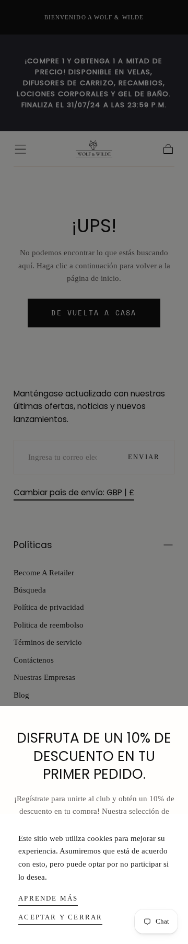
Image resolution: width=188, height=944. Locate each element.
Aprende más (48, 898)
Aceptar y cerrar (60, 917)
